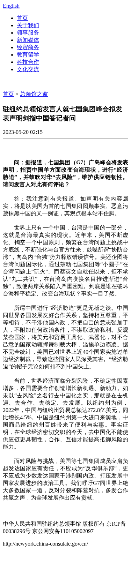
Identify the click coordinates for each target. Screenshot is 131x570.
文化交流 (28, 69)
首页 (22, 18)
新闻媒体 (28, 40)
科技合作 (28, 62)
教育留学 (28, 55)
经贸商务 (28, 47)
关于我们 (28, 25)
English (11, 6)
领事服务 (28, 33)
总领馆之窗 (34, 94)
